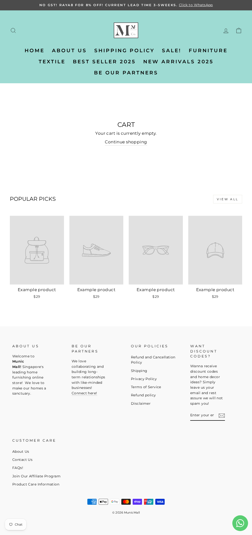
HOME (35, 50)
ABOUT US (69, 50)
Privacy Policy (144, 379)
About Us (20, 451)
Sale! (171, 50)
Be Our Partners (126, 73)
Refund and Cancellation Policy (153, 360)
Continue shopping (126, 141)
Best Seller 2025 (104, 62)
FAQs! (17, 468)
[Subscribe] (222, 415)
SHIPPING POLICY (124, 50)
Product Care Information (35, 484)
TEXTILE (52, 62)
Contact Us (22, 459)
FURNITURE (208, 50)
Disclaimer (141, 403)
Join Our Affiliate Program (36, 476)
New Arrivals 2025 (178, 62)
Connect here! (84, 393)
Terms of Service (146, 387)
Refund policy (143, 395)
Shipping (139, 370)
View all (227, 199)
